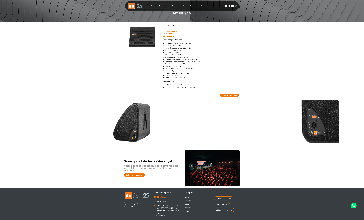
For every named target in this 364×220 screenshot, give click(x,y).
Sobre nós (193, 6)
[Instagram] (236, 6)
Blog (184, 6)
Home (153, 6)
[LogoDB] (135, 6)
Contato (204, 6)
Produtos (162, 6)
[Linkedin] (229, 6)
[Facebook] (226, 6)
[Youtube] (232, 6)
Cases (174, 6)
